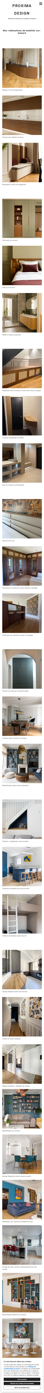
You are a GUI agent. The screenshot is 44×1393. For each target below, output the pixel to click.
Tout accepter (22, 1379)
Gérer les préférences (22, 1387)
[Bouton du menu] (41, 4)
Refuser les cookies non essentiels (22, 1383)
